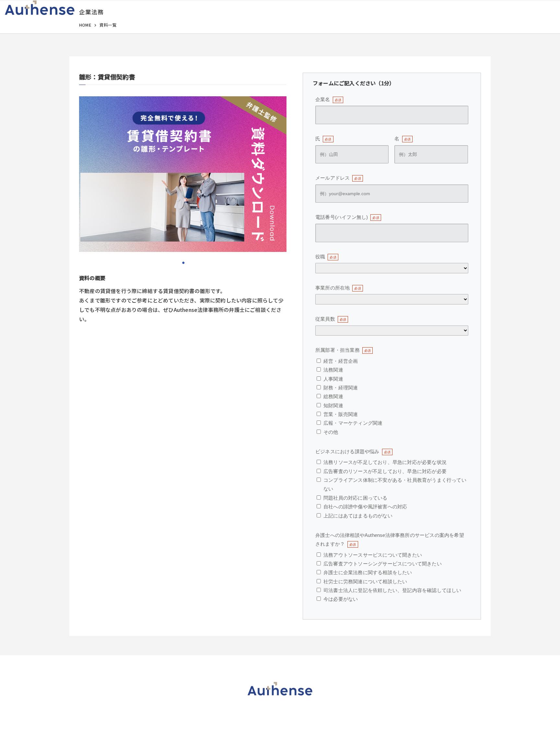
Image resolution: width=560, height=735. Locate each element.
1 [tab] (182, 262)
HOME (85, 25)
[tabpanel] (182, 174)
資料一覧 (108, 25)
